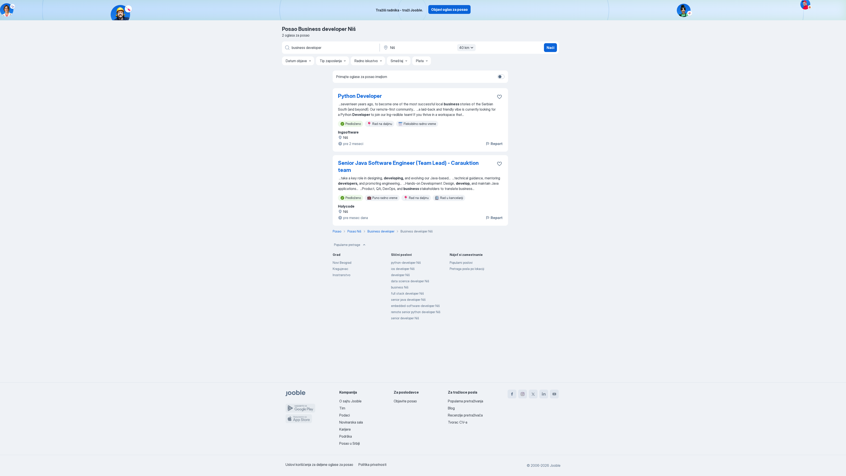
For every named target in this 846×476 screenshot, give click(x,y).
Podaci (344, 415)
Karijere (345, 429)
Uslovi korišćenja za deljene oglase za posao (319, 464)
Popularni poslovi (461, 262)
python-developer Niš (406, 262)
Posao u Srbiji (349, 443)
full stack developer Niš (407, 293)
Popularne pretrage (347, 245)
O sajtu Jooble (350, 401)
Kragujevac (340, 269)
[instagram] (522, 394)
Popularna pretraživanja (465, 401)
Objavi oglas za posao (449, 9)
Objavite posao (405, 401)
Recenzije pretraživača (465, 415)
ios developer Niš (403, 269)
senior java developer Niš (408, 299)
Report (497, 143)
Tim (342, 408)
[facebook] (512, 394)
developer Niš (400, 275)
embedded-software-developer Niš (415, 306)
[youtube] (554, 394)
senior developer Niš (405, 318)
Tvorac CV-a (457, 422)
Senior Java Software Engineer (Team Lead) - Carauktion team (408, 166)
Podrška (345, 436)
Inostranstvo (341, 275)
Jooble (555, 465)
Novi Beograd (342, 262)
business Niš (399, 287)
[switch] (501, 76)
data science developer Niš (410, 281)
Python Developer (360, 96)
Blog (451, 408)
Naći (550, 47)
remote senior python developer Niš (415, 312)
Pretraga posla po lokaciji (467, 269)
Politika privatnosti (372, 464)
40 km (464, 47)
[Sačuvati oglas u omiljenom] (499, 96)
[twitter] (533, 394)
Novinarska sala (351, 422)
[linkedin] (543, 394)
